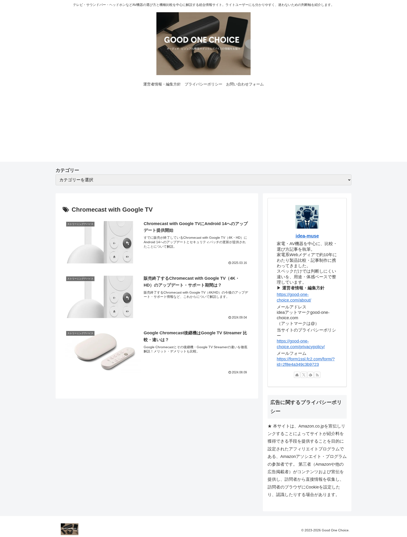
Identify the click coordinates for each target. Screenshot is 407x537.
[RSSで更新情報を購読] (317, 375)
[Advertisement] (203, 129)
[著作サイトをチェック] (297, 375)
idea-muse (307, 235)
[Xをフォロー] (304, 375)
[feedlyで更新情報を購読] (310, 375)
